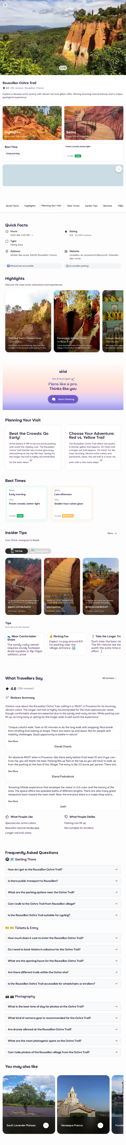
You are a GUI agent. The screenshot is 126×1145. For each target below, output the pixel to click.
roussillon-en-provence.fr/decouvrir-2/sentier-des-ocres (94, 257)
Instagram (41, 551)
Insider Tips (91, 205)
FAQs (120, 205)
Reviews (107, 205)
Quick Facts (12, 205)
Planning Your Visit (51, 205)
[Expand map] (119, 169)
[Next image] (120, 37)
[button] (32, 123)
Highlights (29, 205)
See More (13, 741)
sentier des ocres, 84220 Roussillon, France (33, 255)
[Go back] (5, 5)
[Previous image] (6, 37)
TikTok (19, 551)
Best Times (73, 205)
